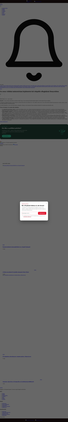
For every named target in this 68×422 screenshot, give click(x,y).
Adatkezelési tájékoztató (27, 216)
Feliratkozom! (42, 213)
